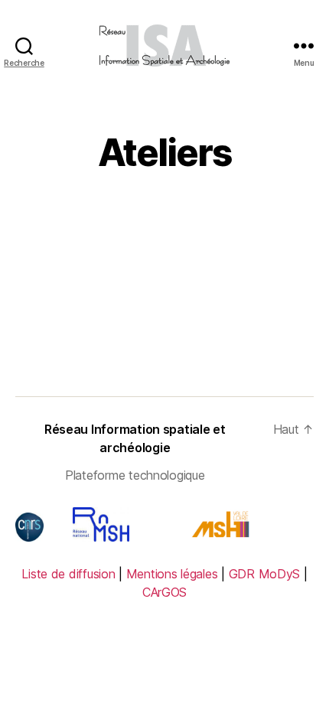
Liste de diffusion (68, 573)
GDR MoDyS (265, 573)
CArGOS (164, 592)
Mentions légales (172, 573)
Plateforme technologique (135, 475)
